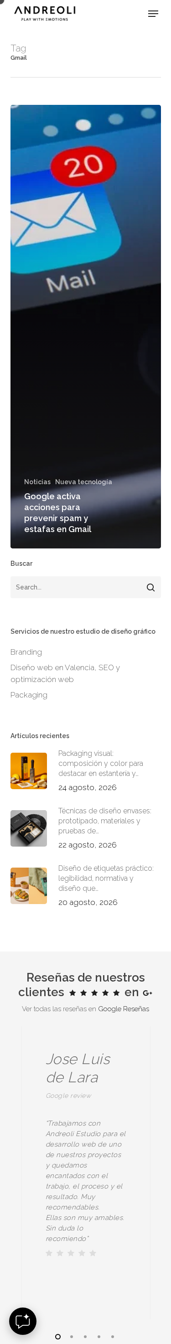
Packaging (28, 694)
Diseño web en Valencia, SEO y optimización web (65, 673)
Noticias (37, 482)
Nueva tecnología (83, 482)
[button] (153, 13)
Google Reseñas (123, 1009)
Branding (26, 651)
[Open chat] (22, 1321)
